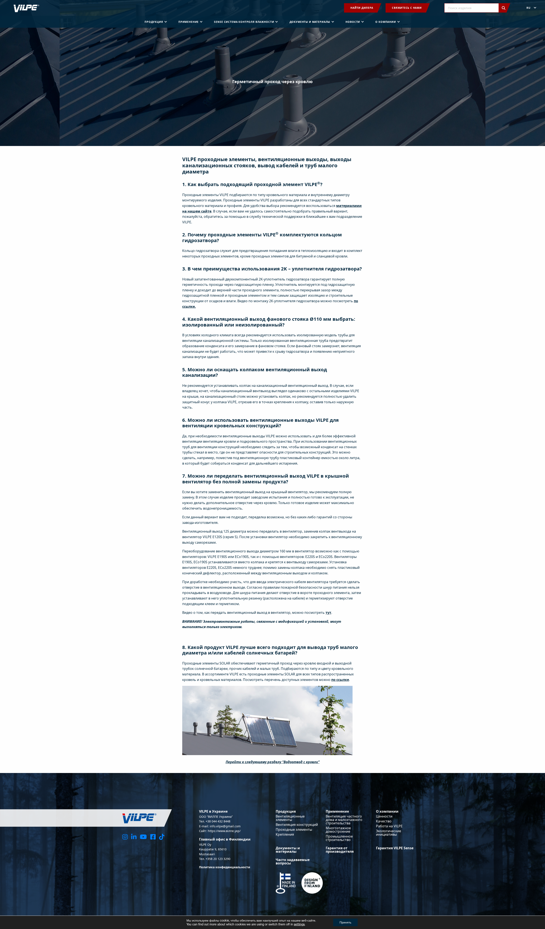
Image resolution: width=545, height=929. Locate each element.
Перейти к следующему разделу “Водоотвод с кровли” (273, 762)
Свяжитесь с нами (407, 8)
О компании (387, 811)
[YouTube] (143, 836)
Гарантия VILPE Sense (394, 848)
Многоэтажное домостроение (338, 830)
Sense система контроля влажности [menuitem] (244, 22)
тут (328, 612)
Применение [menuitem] (188, 22)
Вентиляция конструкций (297, 824)
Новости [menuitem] (353, 22)
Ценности (384, 816)
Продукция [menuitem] (154, 22)
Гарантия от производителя (340, 850)
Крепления (285, 834)
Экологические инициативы (388, 833)
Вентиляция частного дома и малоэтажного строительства (344, 819)
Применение (337, 811)
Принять (345, 922)
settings (299, 924)
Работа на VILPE (389, 826)
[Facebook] (153, 836)
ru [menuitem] (528, 8)
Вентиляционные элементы (290, 818)
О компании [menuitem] (385, 22)
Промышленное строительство (339, 838)
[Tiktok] (161, 836)
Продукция (286, 811)
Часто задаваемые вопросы (293, 861)
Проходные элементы (294, 829)
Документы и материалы (288, 850)
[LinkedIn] (133, 836)
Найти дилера (361, 8)
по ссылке (340, 679)
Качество (384, 821)
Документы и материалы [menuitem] (310, 22)
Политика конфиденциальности (224, 867)
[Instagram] (125, 836)
